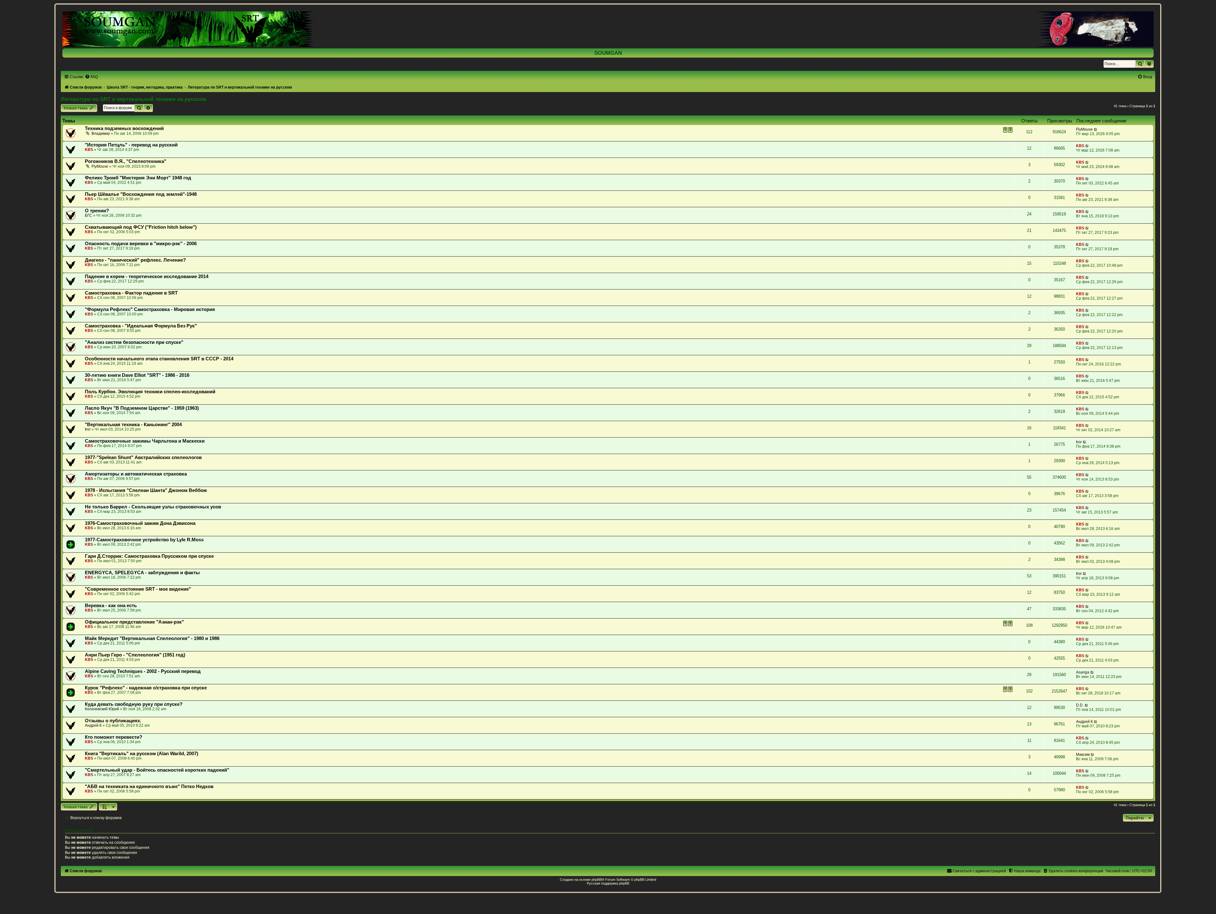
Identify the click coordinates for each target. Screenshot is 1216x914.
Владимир (101, 133)
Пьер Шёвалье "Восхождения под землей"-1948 (141, 194)
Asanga (1082, 672)
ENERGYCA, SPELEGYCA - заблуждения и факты (142, 572)
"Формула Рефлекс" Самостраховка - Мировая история (150, 309)
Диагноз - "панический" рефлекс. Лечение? (135, 260)
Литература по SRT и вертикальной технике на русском (133, 99)
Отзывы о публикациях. (113, 720)
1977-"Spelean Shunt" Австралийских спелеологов (143, 457)
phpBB (597, 879)
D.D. (1080, 705)
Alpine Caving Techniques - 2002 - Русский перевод (143, 671)
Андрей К (93, 725)
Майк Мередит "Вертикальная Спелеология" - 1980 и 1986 (152, 638)
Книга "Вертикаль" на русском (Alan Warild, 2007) (141, 753)
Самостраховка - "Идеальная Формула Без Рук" (141, 325)
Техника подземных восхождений (124, 128)
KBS (89, 149)
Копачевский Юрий (102, 709)
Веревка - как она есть (111, 605)
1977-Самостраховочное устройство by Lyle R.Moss (144, 539)
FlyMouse (1084, 129)
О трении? (97, 210)
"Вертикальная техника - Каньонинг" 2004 (133, 424)
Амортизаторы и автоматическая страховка (136, 473)
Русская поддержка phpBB (608, 883)
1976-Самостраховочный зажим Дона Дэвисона (140, 523)
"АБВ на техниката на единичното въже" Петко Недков (149, 786)
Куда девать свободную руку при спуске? (133, 704)
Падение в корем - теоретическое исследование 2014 (146, 276)
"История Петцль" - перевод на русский (131, 144)
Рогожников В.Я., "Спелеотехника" (125, 161)
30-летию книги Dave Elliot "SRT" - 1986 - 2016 (137, 375)
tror (88, 429)
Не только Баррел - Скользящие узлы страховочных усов (153, 506)
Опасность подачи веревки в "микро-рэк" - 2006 (141, 243)
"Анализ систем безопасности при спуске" (134, 342)
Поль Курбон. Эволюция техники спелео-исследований (150, 391)
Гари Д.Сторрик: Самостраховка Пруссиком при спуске (149, 556)
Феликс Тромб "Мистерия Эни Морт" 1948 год (138, 177)
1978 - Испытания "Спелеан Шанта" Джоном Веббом (146, 490)
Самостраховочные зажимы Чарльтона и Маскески (145, 441)
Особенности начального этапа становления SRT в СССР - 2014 (159, 358)
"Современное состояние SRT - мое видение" (138, 589)
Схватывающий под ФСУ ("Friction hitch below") (141, 227)
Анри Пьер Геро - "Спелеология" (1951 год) (135, 654)
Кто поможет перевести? (113, 737)
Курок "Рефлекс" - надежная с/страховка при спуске (146, 687)
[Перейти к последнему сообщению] (1096, 129)
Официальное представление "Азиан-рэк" (134, 622)
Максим (1083, 754)
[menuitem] (91, 77)
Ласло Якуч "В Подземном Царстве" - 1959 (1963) (142, 408)
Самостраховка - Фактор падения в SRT (131, 292)
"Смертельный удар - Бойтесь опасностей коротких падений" (157, 770)
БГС (88, 215)
